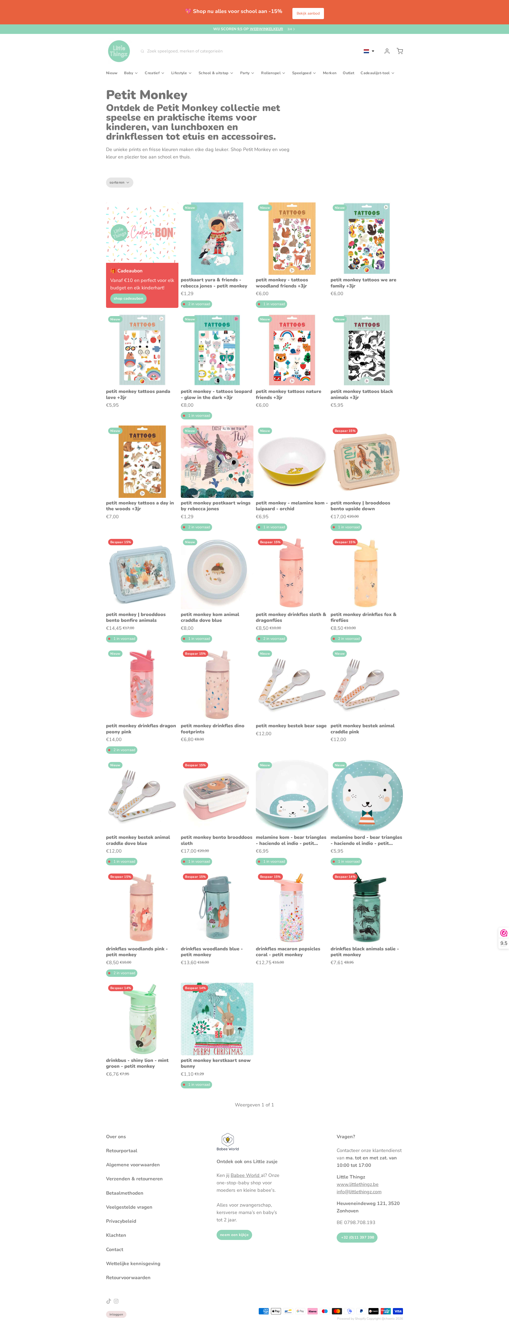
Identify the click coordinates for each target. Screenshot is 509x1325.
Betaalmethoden (124, 1193)
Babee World (246, 1175)
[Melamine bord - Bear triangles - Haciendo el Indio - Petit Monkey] (367, 796)
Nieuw (112, 73)
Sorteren (117, 182)
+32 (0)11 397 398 (357, 1237)
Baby (128, 73)
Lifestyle (179, 73)
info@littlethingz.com (359, 1192)
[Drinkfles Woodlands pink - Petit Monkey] (142, 907)
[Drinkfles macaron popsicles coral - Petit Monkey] (292, 907)
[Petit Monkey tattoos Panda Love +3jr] (142, 350)
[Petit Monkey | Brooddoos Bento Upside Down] (367, 462)
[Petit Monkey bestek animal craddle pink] (367, 684)
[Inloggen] (385, 51)
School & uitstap (214, 73)
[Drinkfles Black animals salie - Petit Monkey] (367, 907)
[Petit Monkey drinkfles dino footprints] (217, 684)
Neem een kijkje (234, 1234)
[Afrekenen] (397, 51)
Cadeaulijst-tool (375, 73)
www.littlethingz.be (358, 1184)
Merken (329, 73)
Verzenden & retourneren (134, 1179)
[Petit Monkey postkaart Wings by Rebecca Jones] (217, 462)
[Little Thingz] (119, 51)
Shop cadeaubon (128, 298)
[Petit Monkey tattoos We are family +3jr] (367, 238)
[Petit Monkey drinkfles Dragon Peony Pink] (142, 684)
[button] (369, 51)
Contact (114, 1249)
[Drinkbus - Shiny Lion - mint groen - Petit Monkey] (142, 1019)
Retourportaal (121, 1150)
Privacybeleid (121, 1221)
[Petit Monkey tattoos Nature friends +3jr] (292, 350)
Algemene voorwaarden (133, 1165)
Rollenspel (270, 73)
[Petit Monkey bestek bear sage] (292, 684)
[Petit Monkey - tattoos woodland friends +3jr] (292, 238)
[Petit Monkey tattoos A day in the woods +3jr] (142, 462)
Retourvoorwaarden (128, 1277)
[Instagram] (116, 1301)
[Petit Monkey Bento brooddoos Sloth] (217, 796)
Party (245, 73)
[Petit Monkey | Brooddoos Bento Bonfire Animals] (142, 573)
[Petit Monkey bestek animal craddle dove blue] (142, 796)
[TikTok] (108, 1301)
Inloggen (116, 1314)
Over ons (116, 1136)
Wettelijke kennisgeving (133, 1263)
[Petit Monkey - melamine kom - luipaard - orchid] (292, 462)
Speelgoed (301, 73)
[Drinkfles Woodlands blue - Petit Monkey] (217, 907)
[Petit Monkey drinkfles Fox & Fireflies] (367, 573)
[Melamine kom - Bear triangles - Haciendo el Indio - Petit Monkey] (292, 796)
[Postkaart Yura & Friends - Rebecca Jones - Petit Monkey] (217, 238)
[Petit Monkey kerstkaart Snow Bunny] (217, 1019)
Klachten (116, 1235)
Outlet (348, 73)
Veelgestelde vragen (129, 1207)
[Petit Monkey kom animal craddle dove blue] (217, 573)
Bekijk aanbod (308, 13)
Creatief (152, 73)
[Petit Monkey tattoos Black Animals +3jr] (367, 350)
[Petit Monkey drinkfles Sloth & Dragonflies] (292, 573)
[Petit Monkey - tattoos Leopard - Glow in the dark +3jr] (217, 350)
